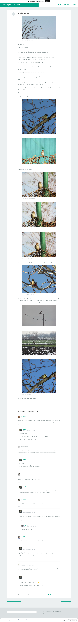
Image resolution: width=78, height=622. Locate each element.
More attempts (65, 602)
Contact (74, 4)
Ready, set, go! (23, 13)
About (59, 4)
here (54, 66)
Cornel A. (25, 429)
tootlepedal (23, 499)
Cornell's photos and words (11, 5)
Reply (19, 424)
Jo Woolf (23, 563)
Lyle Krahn (23, 536)
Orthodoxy (66, 4)
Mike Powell (23, 416)
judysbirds (23, 473)
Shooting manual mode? (15, 602)
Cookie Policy (22, 620)
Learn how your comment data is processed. (46, 594)
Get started (47, 1)
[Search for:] (22, 612)
